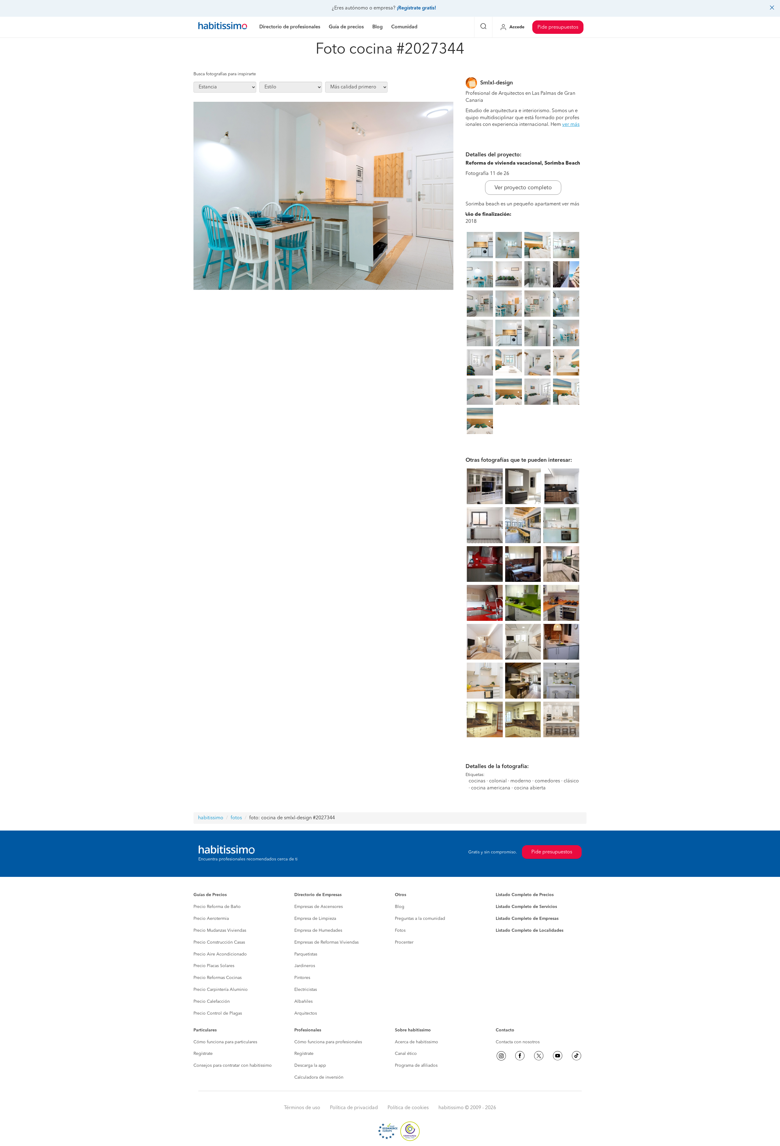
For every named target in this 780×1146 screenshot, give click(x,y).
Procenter (404, 942)
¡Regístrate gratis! (416, 8)
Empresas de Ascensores (318, 907)
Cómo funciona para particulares (225, 1042)
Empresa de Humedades (318, 930)
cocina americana (490, 788)
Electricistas (305, 990)
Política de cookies (408, 1107)
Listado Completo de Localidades (529, 930)
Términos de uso (302, 1107)
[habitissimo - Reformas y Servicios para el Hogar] (222, 27)
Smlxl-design (496, 83)
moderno (520, 781)
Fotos (400, 930)
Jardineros (304, 966)
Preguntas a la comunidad (420, 918)
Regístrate (203, 1054)
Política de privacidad (354, 1107)
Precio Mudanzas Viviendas (219, 930)
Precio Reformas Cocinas (217, 978)
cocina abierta (530, 788)
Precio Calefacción (211, 1001)
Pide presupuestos (557, 27)
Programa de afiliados (416, 1065)
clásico (571, 781)
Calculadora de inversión (318, 1077)
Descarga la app (310, 1065)
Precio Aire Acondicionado (220, 954)
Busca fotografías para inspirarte (224, 74)
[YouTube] (557, 1055)
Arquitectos (305, 1013)
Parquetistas (305, 954)
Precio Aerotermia (211, 918)
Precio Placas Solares (213, 966)
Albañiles (303, 1001)
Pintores (302, 978)
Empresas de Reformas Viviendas (326, 942)
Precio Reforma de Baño (217, 907)
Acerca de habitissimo (416, 1042)
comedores (547, 781)
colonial (498, 781)
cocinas (477, 781)
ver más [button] (571, 124)
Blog (399, 907)
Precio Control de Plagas (217, 1013)
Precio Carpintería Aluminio (220, 990)
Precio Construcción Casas (219, 942)
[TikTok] (576, 1055)
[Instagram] (501, 1055)
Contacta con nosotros (518, 1042)
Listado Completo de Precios (525, 895)
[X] (538, 1055)
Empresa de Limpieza (315, 918)
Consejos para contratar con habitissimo (232, 1065)
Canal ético (406, 1054)
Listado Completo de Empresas (527, 918)
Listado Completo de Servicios (526, 907)
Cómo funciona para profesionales (328, 1042)
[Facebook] (519, 1055)
